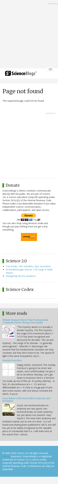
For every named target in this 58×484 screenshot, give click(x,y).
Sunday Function (12, 360)
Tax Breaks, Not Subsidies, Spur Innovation (28, 266)
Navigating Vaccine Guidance (21, 275)
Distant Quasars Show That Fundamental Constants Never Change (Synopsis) (25, 321)
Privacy (6, 456)
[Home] (20, 74)
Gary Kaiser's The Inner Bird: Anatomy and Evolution (26, 399)
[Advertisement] (29, 34)
